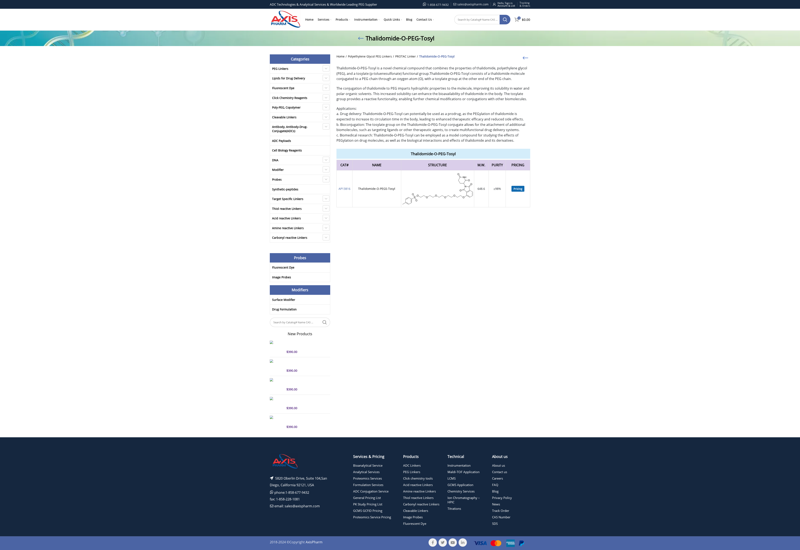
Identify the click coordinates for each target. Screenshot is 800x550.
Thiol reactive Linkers (287, 209)
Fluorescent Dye (283, 88)
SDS (495, 523)
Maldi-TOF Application (464, 472)
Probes (277, 179)
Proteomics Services (367, 478)
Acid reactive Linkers (286, 218)
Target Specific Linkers (287, 199)
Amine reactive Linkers (288, 228)
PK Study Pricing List (367, 504)
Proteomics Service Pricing (372, 517)
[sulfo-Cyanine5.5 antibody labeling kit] (276, 422)
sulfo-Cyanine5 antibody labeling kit (303, 344)
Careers (497, 478)
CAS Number (501, 517)
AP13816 (344, 189)
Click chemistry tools (418, 478)
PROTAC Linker (405, 56)
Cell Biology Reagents (287, 150)
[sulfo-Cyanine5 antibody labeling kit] (276, 347)
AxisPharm (314, 542)
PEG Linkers (280, 69)
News (496, 504)
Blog (495, 491)
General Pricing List (367, 498)
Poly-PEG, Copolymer (286, 107)
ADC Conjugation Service (371, 491)
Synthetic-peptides (285, 189)
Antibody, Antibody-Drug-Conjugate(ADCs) (290, 129)
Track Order (500, 511)
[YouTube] (453, 542)
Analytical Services (366, 472)
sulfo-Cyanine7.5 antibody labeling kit (304, 382)
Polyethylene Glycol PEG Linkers (370, 56)
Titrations (454, 508)
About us (498, 465)
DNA (275, 160)
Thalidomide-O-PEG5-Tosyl (376, 189)
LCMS (452, 478)
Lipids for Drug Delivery (288, 78)
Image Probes (281, 277)
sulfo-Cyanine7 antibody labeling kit (303, 363)
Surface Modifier (283, 300)
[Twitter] (443, 542)
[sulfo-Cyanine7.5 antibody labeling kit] (276, 384)
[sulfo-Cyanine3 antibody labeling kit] (276, 403)
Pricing (518, 189)
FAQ (495, 485)
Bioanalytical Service (367, 465)
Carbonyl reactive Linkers (289, 238)
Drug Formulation (284, 309)
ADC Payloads (281, 141)
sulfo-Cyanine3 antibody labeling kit (303, 400)
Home (340, 56)
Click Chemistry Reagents (289, 98)
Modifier (278, 170)
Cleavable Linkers (284, 117)
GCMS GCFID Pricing (367, 511)
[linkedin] (463, 542)
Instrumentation (459, 465)
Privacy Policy (502, 498)
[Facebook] (433, 542)
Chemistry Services (461, 491)
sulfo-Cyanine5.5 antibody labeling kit (304, 419)
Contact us (499, 472)
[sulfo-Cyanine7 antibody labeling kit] (276, 366)
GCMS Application (460, 485)
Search (505, 19)
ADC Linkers (412, 465)
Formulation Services (368, 485)
